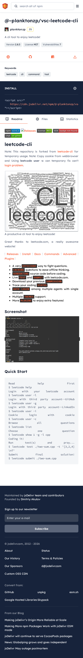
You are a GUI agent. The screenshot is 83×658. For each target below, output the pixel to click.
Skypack (43, 600)
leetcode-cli (65, 151)
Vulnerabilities (52, 44)
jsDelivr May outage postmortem (26, 648)
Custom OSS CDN (16, 573)
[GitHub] (30, 56)
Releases (13, 254)
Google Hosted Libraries (21, 600)
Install (26, 254)
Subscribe (41, 529)
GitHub (9, 592)
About (9, 550)
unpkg (41, 592)
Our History (12, 558)
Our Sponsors (14, 566)
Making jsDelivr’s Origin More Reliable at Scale (35, 620)
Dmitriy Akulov (30, 499)
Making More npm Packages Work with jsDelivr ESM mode (39, 628)
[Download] (74, 56)
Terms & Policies (52, 558)
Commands (51, 254)
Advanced (69, 254)
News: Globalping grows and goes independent (36, 642)
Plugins (9, 258)
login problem (14, 165)
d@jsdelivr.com (51, 566)
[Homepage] (8, 56)
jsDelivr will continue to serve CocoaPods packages (38, 636)
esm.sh (73, 592)
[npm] (52, 56)
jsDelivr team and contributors (44, 495)
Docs (37, 254)
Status (46, 550)
